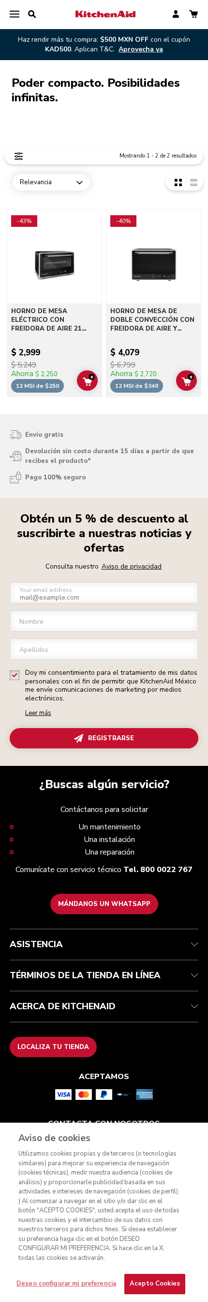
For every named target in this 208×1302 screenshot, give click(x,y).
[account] (176, 14)
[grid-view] (178, 182)
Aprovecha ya (141, 49)
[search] (32, 14)
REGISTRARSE (111, 738)
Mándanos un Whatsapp (104, 904)
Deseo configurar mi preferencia (66, 1283)
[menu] (14, 14)
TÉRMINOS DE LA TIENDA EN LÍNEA (85, 975)
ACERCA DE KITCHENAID (63, 1006)
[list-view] (193, 182)
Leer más (38, 713)
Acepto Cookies (155, 1283)
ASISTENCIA (36, 944)
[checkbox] (14, 675)
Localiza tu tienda (53, 1047)
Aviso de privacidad (132, 566)
